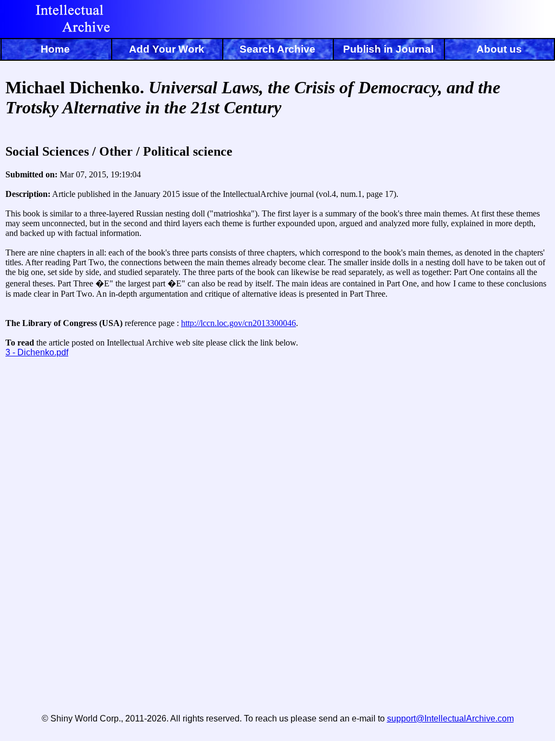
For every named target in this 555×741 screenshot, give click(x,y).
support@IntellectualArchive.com (450, 718)
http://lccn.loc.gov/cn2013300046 (238, 323)
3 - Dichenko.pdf (36, 352)
